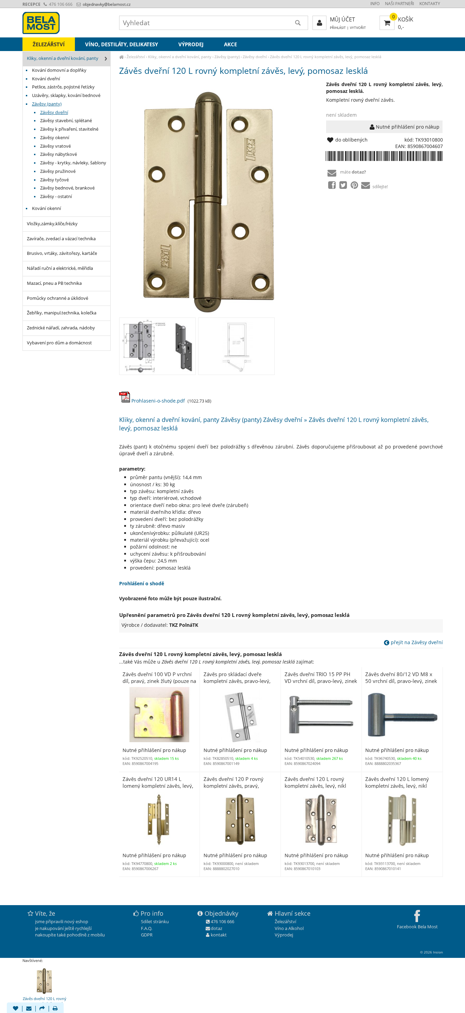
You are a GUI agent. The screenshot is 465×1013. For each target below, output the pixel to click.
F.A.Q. (146, 928)
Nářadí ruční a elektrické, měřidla (60, 268)
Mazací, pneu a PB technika (54, 283)
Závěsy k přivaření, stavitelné (69, 129)
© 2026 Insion (431, 952)
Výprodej (191, 44)
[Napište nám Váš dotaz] (29, 1009)
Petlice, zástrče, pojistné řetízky (63, 87)
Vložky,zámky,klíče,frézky (52, 224)
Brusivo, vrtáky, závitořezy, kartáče (62, 253)
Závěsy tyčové (54, 180)
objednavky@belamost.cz (106, 4)
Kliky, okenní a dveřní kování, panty (179, 56)
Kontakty (429, 3)
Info (375, 3)
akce (230, 44)
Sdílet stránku (155, 921)
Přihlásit (338, 28)
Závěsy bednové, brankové (67, 188)
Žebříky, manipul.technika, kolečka (61, 313)
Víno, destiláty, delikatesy (121, 44)
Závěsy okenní (54, 138)
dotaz (216, 928)
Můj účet (342, 19)
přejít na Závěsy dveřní (416, 642)
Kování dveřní (46, 79)
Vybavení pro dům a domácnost (59, 343)
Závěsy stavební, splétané (66, 121)
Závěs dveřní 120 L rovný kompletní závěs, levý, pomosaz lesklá (325, 56)
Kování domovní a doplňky (59, 70)
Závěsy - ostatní (56, 196)
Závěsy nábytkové (58, 154)
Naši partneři (399, 3)
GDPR (147, 935)
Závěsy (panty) (227, 56)
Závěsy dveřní (255, 56)
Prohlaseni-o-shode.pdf (157, 400)
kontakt (219, 935)
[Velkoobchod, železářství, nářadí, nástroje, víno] (121, 56)
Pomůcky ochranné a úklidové (57, 298)
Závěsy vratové (55, 146)
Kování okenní (46, 208)
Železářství (136, 56)
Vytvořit (358, 28)
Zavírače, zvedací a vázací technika (61, 239)
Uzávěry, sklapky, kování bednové (66, 95)
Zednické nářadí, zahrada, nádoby (61, 328)
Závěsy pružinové (58, 171)
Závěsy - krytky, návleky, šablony (73, 163)
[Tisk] (55, 1009)
